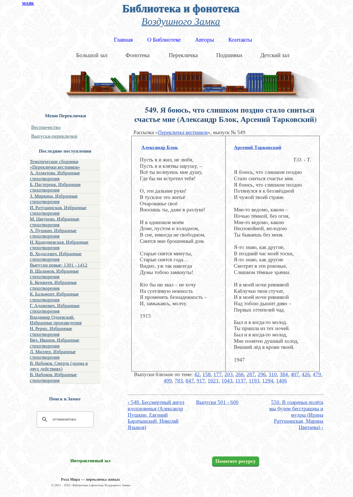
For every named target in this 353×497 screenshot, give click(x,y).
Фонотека (137, 55)
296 (262, 374)
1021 (213, 381)
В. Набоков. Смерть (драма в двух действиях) (59, 366)
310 (273, 374)
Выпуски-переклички (54, 136)
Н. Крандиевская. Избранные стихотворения (59, 245)
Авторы (204, 40)
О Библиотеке (164, 40)
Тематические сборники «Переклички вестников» (55, 164)
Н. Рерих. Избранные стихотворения (51, 331)
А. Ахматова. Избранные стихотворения (55, 175)
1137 (240, 381)
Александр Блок (159, 147)
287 (251, 374)
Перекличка (183, 55)
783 (179, 381)
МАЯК (28, 4)
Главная (123, 40)
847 (190, 381)
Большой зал (91, 55)
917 (201, 381)
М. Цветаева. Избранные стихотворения (54, 221)
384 (284, 374)
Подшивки (229, 55)
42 (197, 374)
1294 (267, 381)
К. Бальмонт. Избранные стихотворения (54, 296)
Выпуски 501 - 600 (217, 402)
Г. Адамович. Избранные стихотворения (55, 308)
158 (206, 374)
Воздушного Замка (180, 21)
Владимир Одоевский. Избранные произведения (56, 320)
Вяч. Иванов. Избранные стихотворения (54, 342)
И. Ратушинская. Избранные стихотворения (58, 210)
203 (228, 374)
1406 (281, 381)
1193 (254, 381)
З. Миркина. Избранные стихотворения (54, 198)
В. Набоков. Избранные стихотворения (53, 377)
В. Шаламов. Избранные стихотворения (54, 274)
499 (168, 381)
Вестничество (46, 127)
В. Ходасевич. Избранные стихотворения (56, 256)
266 (240, 374)
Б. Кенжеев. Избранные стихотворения (53, 285)
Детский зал (274, 55)
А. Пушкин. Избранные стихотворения (53, 233)
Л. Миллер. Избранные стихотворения (53, 354)
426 (306, 374)
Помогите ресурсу (235, 461)
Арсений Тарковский (257, 147)
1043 (226, 381)
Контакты (240, 40)
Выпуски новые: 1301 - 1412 (58, 265)
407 (295, 374)
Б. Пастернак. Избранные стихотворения (55, 187)
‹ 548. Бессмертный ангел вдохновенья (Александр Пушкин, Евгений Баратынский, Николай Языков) (156, 414)
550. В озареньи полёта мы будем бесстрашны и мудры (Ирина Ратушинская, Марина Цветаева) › (296, 414)
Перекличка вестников (183, 132)
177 (217, 374)
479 (317, 374)
